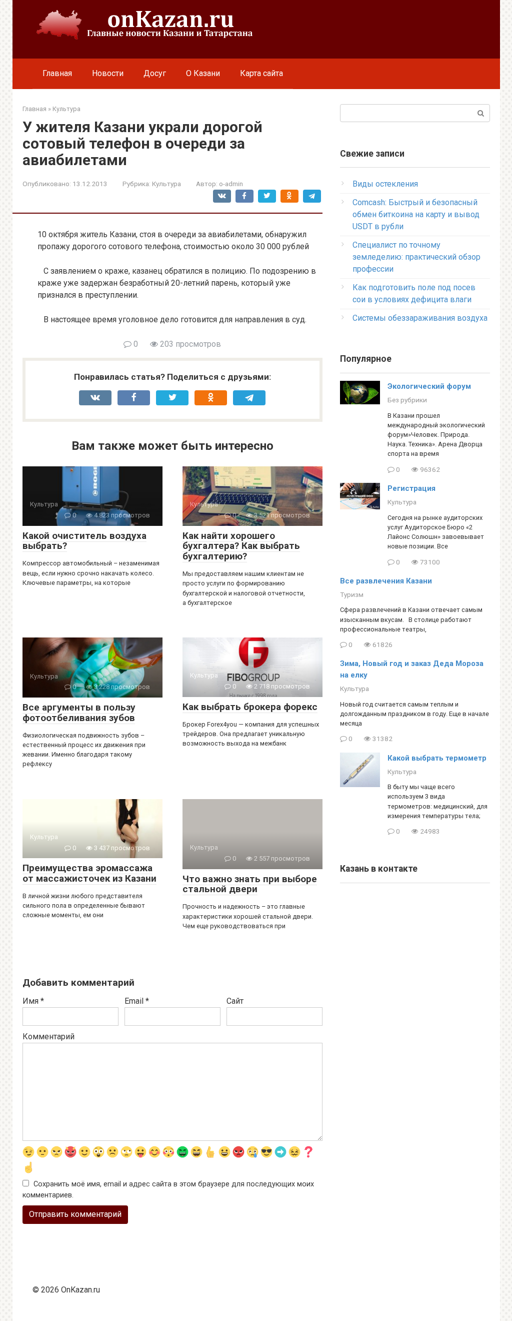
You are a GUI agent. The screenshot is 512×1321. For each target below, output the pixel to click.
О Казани (203, 73)
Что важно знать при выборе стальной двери (249, 884)
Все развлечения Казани (386, 580)
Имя (33, 1001)
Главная (57, 73)
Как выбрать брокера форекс (250, 707)
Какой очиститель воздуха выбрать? (84, 541)
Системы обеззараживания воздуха (420, 318)
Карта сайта (261, 73)
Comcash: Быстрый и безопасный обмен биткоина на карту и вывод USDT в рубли (416, 214)
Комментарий (48, 1036)
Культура (166, 184)
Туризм (352, 594)
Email (136, 1001)
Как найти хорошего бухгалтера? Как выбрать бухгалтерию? (241, 546)
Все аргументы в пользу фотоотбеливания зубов (79, 713)
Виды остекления (385, 184)
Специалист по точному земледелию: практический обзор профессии (416, 257)
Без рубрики (407, 400)
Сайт (235, 1001)
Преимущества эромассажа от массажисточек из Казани (89, 873)
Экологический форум (429, 386)
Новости (108, 73)
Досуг (155, 73)
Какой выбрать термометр (437, 758)
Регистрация (412, 488)
